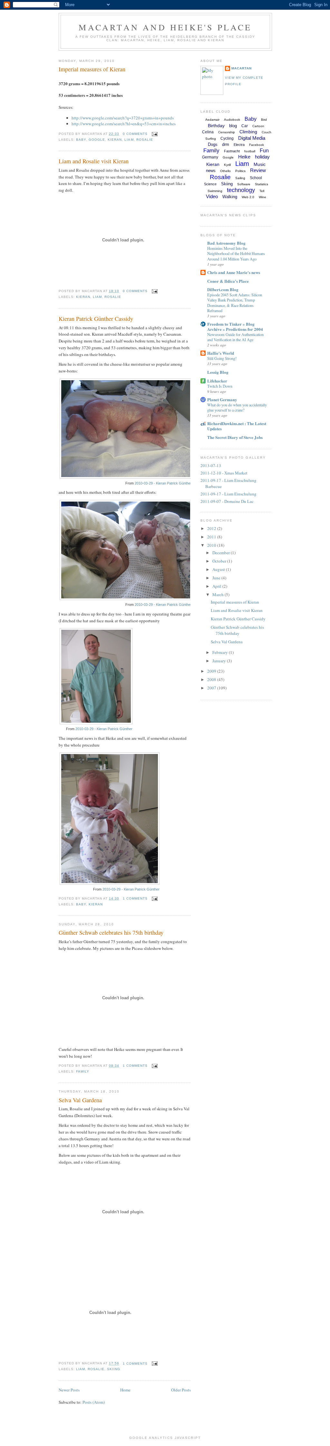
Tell (261, 191)
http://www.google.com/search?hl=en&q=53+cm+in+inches (124, 124)
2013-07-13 (210, 465)
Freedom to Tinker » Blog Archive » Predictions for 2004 (235, 326)
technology (241, 190)
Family (82, 1071)
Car (244, 126)
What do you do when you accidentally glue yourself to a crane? (237, 407)
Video (212, 196)
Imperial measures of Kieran (92, 69)
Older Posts (181, 1390)
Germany (210, 157)
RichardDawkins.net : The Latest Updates (236, 426)
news (211, 170)
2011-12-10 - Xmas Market (224, 473)
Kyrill (227, 165)
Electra (239, 145)
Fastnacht (232, 151)
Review (258, 170)
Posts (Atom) (93, 1402)
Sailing (240, 178)
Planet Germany (222, 399)
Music (260, 164)
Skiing (113, 1369)
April (217, 586)
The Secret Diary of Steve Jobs (235, 437)
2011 (212, 537)
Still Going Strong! (222, 358)
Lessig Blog (217, 372)
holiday (262, 156)
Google (97, 139)
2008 (212, 679)
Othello (225, 171)
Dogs (213, 144)
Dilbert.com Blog (222, 289)
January (219, 661)
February (220, 652)
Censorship (226, 132)
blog (233, 125)
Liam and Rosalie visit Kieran (94, 161)
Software (243, 184)
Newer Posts (69, 1390)
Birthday (216, 125)
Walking (229, 196)
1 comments (135, 898)
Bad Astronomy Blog (226, 243)
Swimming (215, 191)
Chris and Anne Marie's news (233, 272)
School (256, 178)
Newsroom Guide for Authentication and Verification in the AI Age (235, 337)
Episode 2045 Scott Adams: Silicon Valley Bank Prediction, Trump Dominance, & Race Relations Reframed (234, 302)
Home (125, 1390)
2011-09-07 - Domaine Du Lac (227, 501)
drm (225, 144)
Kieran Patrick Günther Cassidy (96, 318)
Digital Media (251, 138)
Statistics (261, 184)
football (249, 151)
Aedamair (212, 119)
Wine (262, 197)
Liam (128, 139)
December (221, 552)
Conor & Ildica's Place (228, 281)
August (219, 569)
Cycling (227, 138)
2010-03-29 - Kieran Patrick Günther (163, 483)
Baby (81, 139)
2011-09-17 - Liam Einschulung (228, 494)
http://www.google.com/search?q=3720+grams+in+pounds (123, 118)
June (216, 578)
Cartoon (258, 126)
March (218, 594)
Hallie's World (220, 353)
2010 (212, 545)
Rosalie (144, 139)
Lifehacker (217, 381)
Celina (208, 132)
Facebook (256, 145)
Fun (264, 150)
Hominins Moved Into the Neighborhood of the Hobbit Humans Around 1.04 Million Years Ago (236, 253)
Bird (264, 119)
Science (210, 184)
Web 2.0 (248, 197)
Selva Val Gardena (80, 1100)
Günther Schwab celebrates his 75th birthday (111, 932)
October (219, 561)
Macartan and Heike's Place (165, 27)
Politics (240, 171)
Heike (244, 156)
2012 (212, 528)
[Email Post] (154, 134)
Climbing (248, 131)
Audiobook (232, 119)
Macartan (241, 68)
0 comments (135, 134)
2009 (212, 671)
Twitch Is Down (219, 386)
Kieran (115, 139)
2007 (212, 688)
